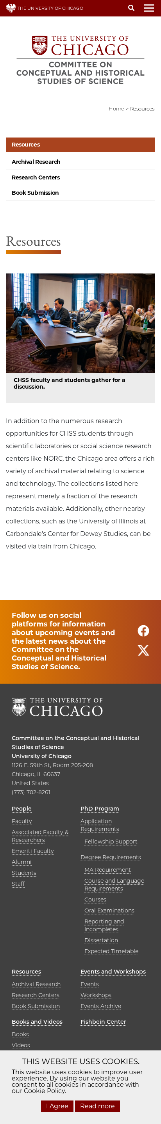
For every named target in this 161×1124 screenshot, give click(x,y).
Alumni (22, 861)
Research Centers (35, 177)
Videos (21, 1045)
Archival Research (36, 161)
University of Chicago (42, 756)
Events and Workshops (113, 971)
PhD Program (99, 808)
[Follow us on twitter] (143, 654)
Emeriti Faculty (33, 850)
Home (116, 108)
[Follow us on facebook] (143, 634)
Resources (25, 144)
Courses (95, 899)
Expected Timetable (111, 951)
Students (24, 872)
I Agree (57, 1106)
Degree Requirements (110, 857)
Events (89, 984)
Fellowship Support (111, 841)
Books (20, 1034)
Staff (18, 883)
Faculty (22, 821)
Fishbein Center (103, 1021)
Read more (97, 1106)
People (22, 808)
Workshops (95, 995)
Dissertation (101, 940)
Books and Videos (37, 1021)
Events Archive (100, 1006)
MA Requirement (107, 869)
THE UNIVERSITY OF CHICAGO (49, 8)
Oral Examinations (109, 910)
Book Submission (35, 192)
